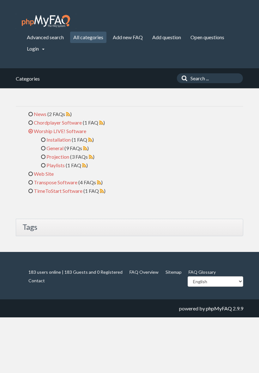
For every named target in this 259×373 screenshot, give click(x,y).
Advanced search (45, 37)
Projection (57, 157)
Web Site (44, 174)
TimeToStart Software (58, 191)
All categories (88, 37)
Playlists (55, 165)
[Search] (183, 78)
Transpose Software (55, 182)
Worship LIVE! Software (60, 131)
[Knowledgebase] (46, 21)
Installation (58, 140)
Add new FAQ (128, 37)
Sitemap (174, 272)
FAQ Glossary (202, 272)
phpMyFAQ (219, 308)
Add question (166, 37)
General (54, 148)
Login (33, 49)
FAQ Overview (144, 272)
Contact (36, 280)
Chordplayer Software (58, 122)
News (40, 114)
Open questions (207, 37)
